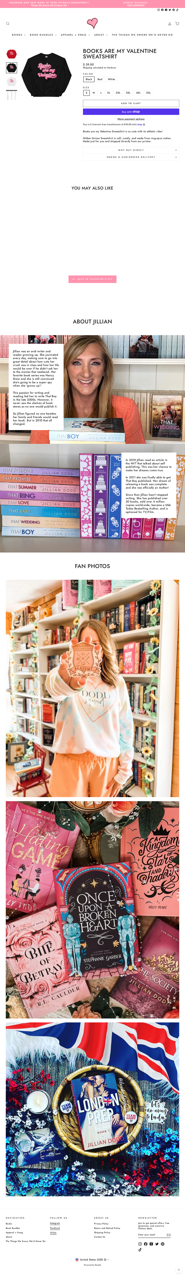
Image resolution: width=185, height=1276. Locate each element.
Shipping (87, 67)
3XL (128, 93)
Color (88, 74)
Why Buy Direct (131, 150)
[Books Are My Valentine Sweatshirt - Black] (22, 251)
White (111, 79)
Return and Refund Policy (107, 1228)
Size (86, 87)
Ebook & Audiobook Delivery (131, 157)
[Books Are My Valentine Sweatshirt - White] (30, 251)
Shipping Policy (102, 1232)
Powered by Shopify (92, 1265)
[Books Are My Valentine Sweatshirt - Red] (26, 251)
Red (100, 79)
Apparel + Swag (74, 35)
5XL (148, 93)
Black (89, 79)
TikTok (53, 1232)
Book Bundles (42, 35)
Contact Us (99, 1236)
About (99, 35)
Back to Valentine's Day (94, 279)
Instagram (55, 1223)
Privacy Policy (101, 1223)
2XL (118, 93)
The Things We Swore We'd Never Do (142, 35)
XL (108, 93)
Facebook (55, 1228)
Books (17, 35)
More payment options (131, 119)
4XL (138, 93)
